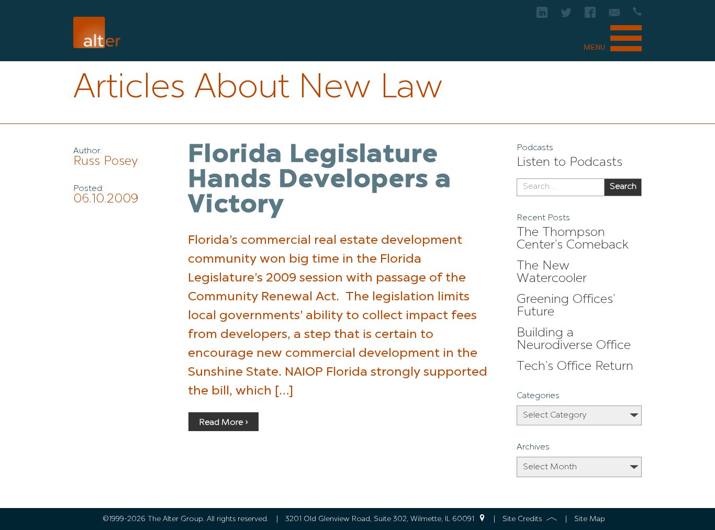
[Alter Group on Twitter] (566, 15)
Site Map (589, 519)
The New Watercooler (552, 272)
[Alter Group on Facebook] (590, 15)
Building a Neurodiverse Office (574, 339)
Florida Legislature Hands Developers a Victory (320, 180)
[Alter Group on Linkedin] (542, 15)
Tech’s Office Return (575, 366)
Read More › (223, 423)
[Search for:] (560, 187)
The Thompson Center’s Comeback (573, 239)
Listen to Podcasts (569, 162)
